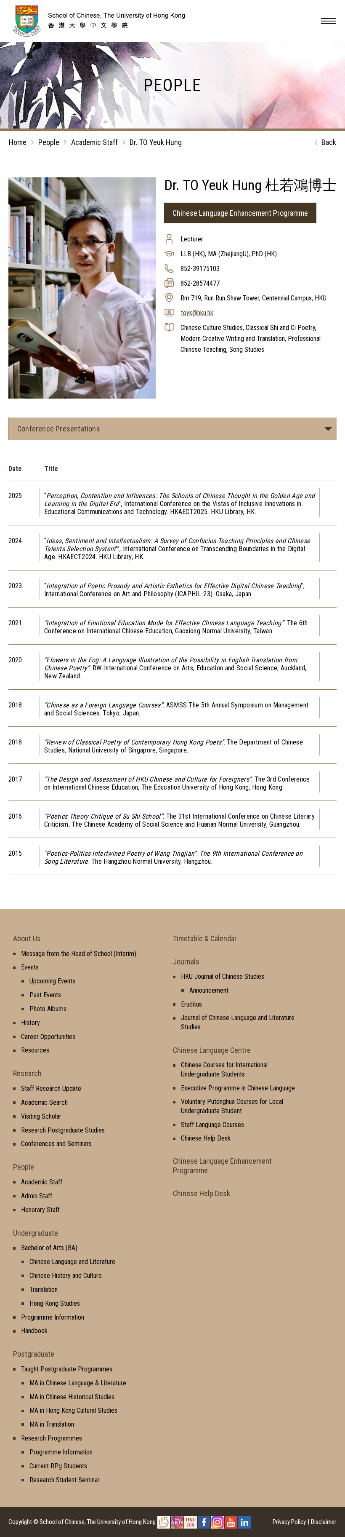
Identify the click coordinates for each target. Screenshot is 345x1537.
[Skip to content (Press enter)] (111, 34)
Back (328, 142)
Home (18, 142)
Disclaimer (323, 1522)
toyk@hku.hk (197, 313)
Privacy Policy (289, 1522)
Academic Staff (94, 142)
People (48, 142)
